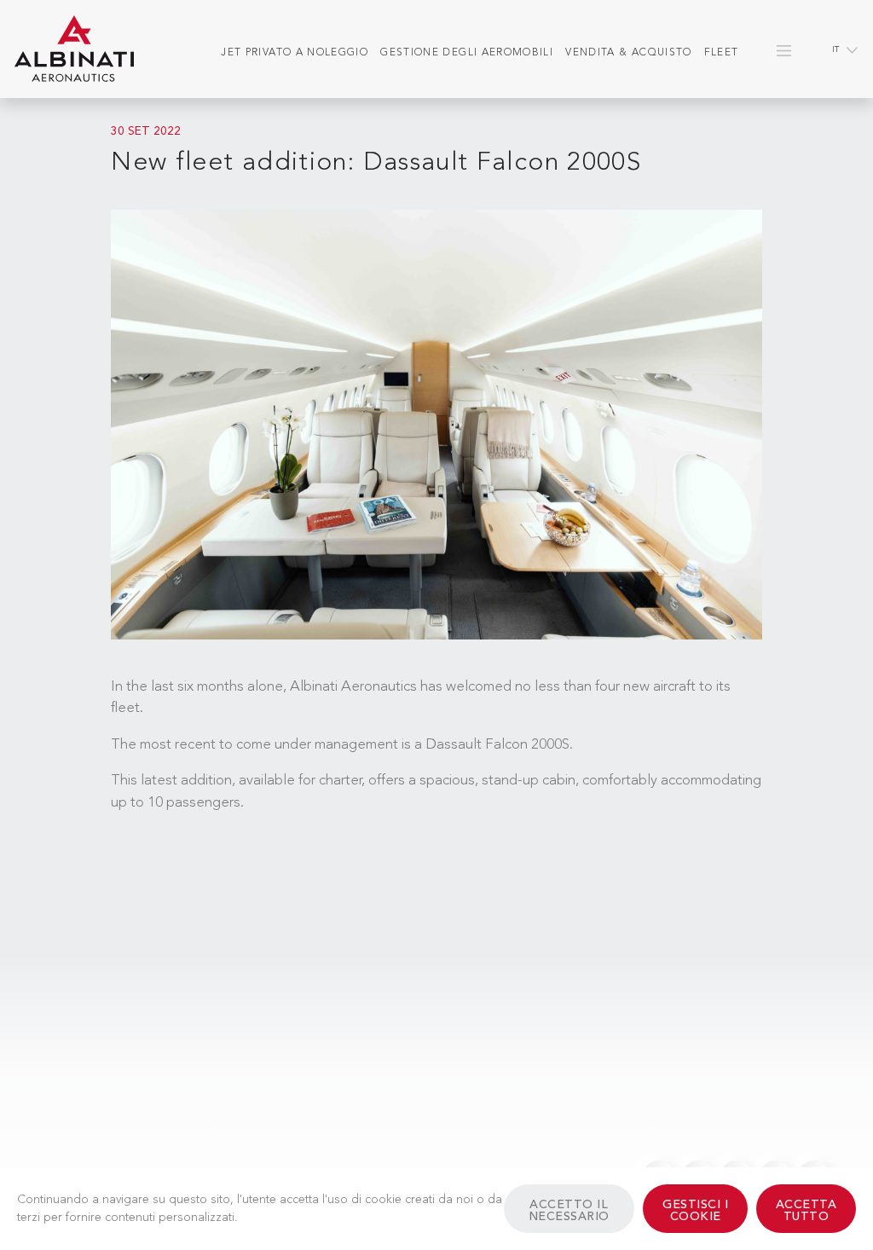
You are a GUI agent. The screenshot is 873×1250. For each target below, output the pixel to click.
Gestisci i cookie (695, 1211)
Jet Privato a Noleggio (294, 53)
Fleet (721, 53)
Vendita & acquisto (628, 53)
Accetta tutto (806, 1211)
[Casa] (74, 49)
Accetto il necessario (569, 1211)
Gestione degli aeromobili (466, 53)
